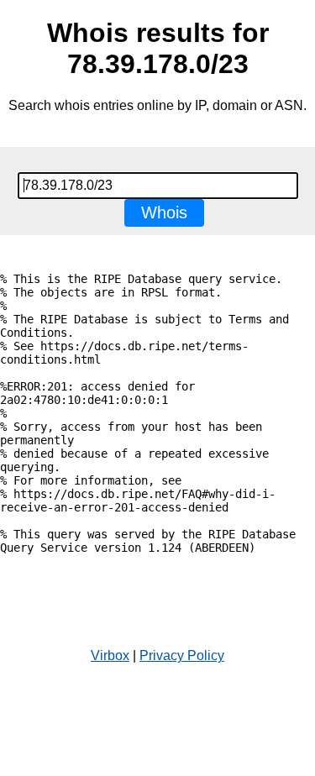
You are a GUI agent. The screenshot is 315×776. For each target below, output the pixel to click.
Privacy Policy (181, 655)
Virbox (110, 655)
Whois (164, 212)
